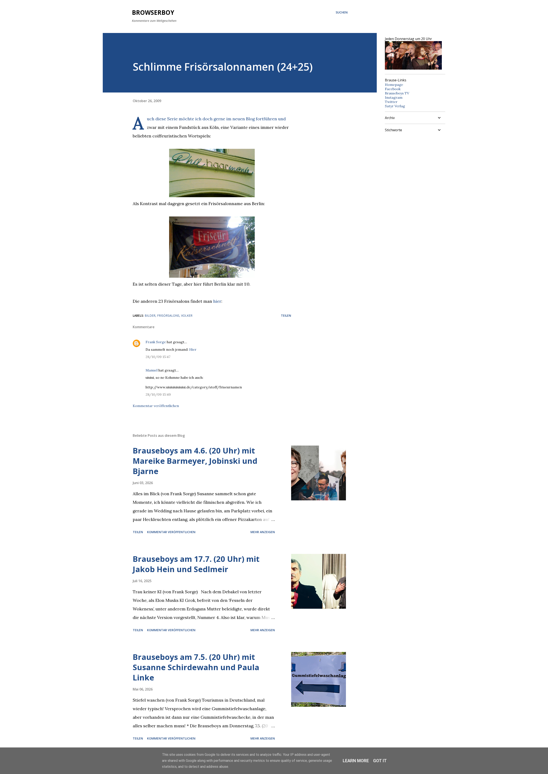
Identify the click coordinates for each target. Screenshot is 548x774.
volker (186, 315)
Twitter (391, 102)
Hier (193, 349)
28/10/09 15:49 (158, 394)
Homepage (394, 84)
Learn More (356, 760)
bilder (150, 315)
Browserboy (153, 12)
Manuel (152, 370)
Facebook (393, 89)
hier (217, 301)
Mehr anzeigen (262, 532)
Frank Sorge (156, 342)
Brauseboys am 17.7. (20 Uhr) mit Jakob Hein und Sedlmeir (196, 564)
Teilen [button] (286, 315)
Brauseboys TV (397, 93)
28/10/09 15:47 (158, 357)
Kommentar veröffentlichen (156, 406)
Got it (380, 760)
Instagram (393, 97)
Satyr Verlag (395, 106)
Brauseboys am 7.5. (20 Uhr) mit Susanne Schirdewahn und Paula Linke (196, 667)
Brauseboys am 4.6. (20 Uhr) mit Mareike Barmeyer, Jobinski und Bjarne (195, 460)
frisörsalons (168, 315)
